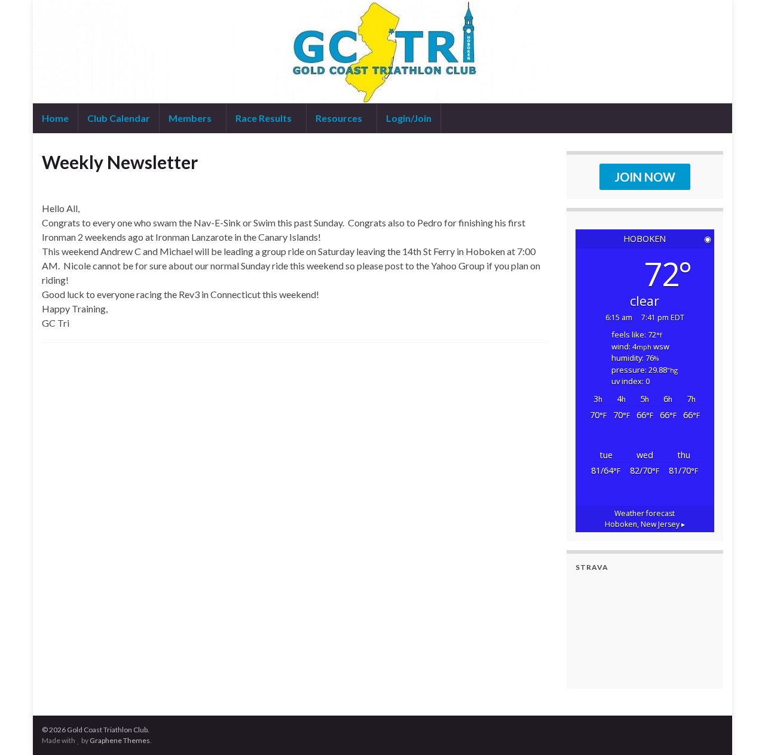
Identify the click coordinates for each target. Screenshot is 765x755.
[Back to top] (738, 728)
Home (55, 118)
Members (191, 118)
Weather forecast (645, 518)
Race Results (264, 118)
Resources (340, 118)
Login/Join (409, 118)
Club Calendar (118, 118)
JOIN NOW (644, 177)
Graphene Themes (120, 740)
